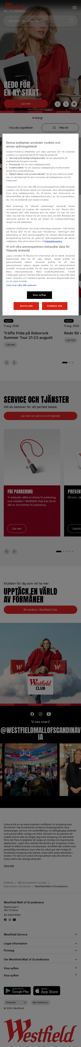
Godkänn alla (54, 306)
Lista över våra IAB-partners (21, 285)
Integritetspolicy (53, 241)
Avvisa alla (26, 306)
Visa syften (39, 295)
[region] (40, 224)
